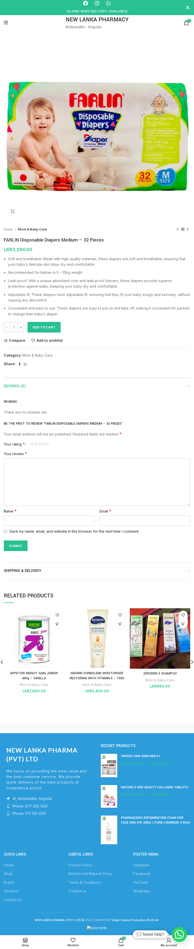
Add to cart (44, 327)
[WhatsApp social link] (25, 364)
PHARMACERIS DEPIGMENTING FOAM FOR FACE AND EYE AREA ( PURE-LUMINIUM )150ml (155, 820)
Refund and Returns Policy (90, 873)
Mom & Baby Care (32, 229)
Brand (9, 882)
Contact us (12, 900)
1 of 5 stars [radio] (32, 444)
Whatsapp (141, 891)
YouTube (140, 882)
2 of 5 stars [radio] (36, 444)
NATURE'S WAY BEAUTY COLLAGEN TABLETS (154, 787)
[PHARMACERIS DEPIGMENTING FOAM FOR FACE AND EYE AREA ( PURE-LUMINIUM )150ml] (109, 830)
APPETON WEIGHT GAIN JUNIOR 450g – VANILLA (34, 676)
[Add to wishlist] (57, 615)
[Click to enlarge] (13, 211)
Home (9, 229)
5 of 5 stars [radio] (47, 444)
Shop (8, 873)
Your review (15, 453)
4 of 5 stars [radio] (43, 444)
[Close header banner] (187, 7)
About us (11, 891)
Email (105, 511)
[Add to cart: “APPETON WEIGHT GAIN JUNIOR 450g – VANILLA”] (57, 624)
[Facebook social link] (19, 364)
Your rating (14, 444)
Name (10, 511)
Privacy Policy (80, 865)
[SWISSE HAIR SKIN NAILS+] (109, 765)
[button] (179, 934)
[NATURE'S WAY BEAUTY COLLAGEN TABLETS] (109, 796)
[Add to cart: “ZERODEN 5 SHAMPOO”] (183, 624)
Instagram (141, 865)
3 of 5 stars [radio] (39, 444)
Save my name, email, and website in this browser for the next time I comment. (74, 531)
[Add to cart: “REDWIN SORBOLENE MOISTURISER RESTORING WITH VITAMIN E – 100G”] (120, 624)
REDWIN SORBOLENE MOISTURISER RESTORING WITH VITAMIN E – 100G (97, 676)
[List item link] (48, 806)
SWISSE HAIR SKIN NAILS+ (140, 756)
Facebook (141, 873)
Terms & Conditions (84, 882)
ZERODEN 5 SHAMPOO (160, 673)
